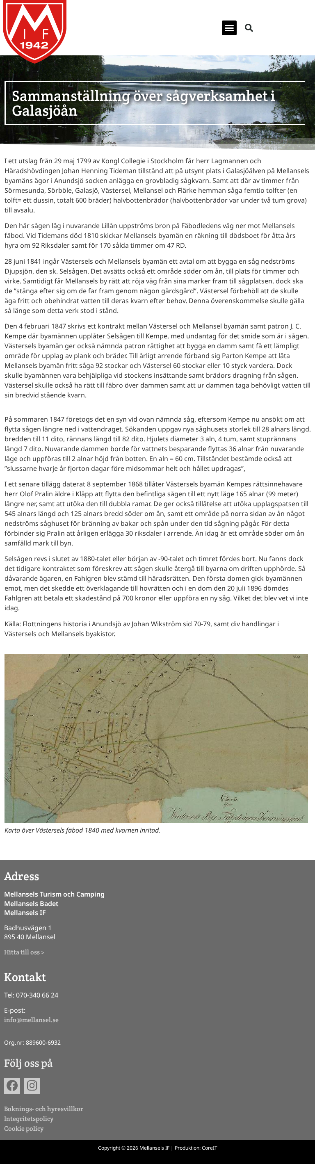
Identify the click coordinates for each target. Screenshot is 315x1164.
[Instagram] (32, 1086)
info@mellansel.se (31, 1020)
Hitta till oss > (24, 952)
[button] (229, 28)
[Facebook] (12, 1086)
